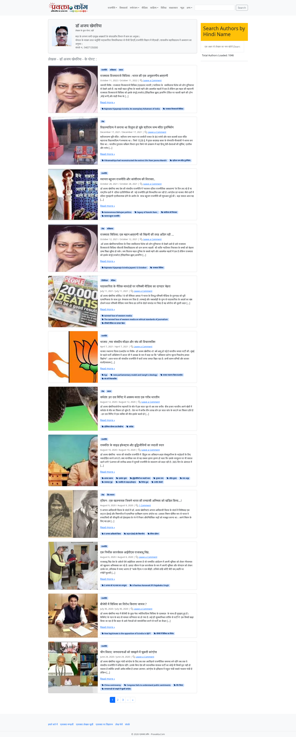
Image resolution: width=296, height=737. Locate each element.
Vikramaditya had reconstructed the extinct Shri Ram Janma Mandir (135, 160)
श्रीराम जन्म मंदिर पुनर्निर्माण (181, 160)
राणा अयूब (185, 478)
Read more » (107, 102)
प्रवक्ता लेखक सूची (84, 724)
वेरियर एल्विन (154, 533)
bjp (105, 375)
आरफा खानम (108, 478)
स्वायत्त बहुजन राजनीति (111, 216)
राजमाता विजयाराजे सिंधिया (174, 108)
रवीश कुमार (173, 478)
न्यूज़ (182, 7)
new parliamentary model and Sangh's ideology (135, 375)
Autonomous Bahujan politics (117, 212)
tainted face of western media (118, 315)
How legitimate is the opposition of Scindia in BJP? (127, 633)
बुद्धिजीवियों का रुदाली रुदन (141, 478)
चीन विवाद (179, 685)
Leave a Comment (152, 80)
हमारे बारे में (53, 724)
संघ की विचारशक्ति (110, 378)
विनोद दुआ (144, 482)
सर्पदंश (131, 426)
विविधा (163, 7)
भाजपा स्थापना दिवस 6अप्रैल (172, 375)
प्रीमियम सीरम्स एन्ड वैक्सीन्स (113, 426)
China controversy (112, 685)
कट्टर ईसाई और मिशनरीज (135, 533)
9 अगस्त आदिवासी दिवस (112, 533)
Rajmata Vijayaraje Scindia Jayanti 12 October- (125, 267)
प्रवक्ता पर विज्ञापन (104, 724)
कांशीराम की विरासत (170, 212)
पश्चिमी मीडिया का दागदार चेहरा (114, 323)
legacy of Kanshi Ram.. (147, 212)
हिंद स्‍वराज (110, 494)
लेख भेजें (119, 724)
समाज (121, 69)
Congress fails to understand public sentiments (148, 685)
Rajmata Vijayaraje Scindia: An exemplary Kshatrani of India (132, 108)
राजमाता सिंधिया (157, 267)
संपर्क (127, 724)
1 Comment (145, 505)
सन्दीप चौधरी (158, 482)
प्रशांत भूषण (122, 478)
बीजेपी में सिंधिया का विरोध (165, 633)
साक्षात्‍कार (173, 7)
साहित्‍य (153, 7)
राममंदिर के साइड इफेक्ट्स (127, 482)
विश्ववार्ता (123, 7)
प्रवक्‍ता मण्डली (67, 724)
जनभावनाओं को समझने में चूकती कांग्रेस (117, 689)
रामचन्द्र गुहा (108, 482)
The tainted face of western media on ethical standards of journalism (136, 319)
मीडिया (145, 7)
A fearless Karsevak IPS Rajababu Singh (150, 585)
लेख (102, 121)
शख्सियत (113, 69)
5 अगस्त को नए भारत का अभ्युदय (115, 585)
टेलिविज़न (104, 280)
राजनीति (111, 7)
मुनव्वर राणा (159, 478)
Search (242, 7)
